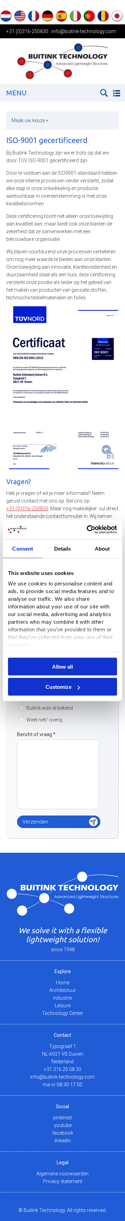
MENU (16, 93)
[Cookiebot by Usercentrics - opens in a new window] (88, 529)
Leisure (62, 1005)
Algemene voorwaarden (62, 1173)
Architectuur (62, 990)
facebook (62, 1133)
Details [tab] (62, 548)
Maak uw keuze (30, 120)
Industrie (62, 998)
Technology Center (62, 1013)
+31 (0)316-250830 (27, 31)
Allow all (62, 666)
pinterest (62, 1117)
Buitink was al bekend (49, 708)
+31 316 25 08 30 (62, 1069)
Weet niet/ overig (44, 720)
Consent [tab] (22, 548)
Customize (58, 687)
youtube (63, 1125)
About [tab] (102, 548)
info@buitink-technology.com (83, 31)
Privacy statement (62, 1181)
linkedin (63, 1140)
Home (62, 982)
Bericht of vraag (36, 734)
